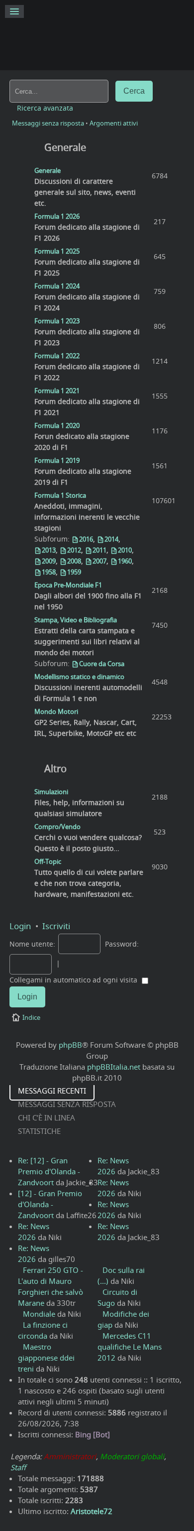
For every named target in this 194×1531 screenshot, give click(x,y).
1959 (74, 571)
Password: (122, 944)
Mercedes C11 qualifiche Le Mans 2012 (129, 1347)
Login (20, 926)
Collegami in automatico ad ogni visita (74, 979)
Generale (65, 147)
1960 (125, 561)
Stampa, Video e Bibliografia (75, 619)
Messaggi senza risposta (48, 123)
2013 (49, 550)
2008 (74, 561)
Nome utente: (32, 944)
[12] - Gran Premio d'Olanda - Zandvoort (50, 1204)
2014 (111, 539)
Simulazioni (51, 791)
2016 (86, 539)
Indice (31, 1017)
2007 (99, 561)
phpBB (70, 1045)
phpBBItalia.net (113, 1067)
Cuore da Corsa (101, 663)
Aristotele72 (91, 1511)
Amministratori (70, 1456)
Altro (55, 768)
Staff (18, 1467)
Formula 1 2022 (57, 355)
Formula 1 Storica (60, 495)
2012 (74, 550)
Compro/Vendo (57, 826)
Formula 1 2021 (57, 390)
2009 (49, 561)
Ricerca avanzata (45, 108)
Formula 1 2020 (57, 425)
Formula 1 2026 (57, 216)
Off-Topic (47, 861)
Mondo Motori (56, 711)
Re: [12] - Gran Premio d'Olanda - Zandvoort (49, 1171)
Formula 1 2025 (57, 251)
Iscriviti (56, 926)
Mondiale (39, 1314)
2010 (125, 550)
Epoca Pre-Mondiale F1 (68, 584)
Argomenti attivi (114, 123)
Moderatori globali (132, 1456)
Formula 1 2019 (57, 460)
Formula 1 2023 (57, 320)
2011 (99, 550)
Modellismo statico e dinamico (79, 676)
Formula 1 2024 (57, 285)
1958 (49, 571)
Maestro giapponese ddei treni (46, 1358)
